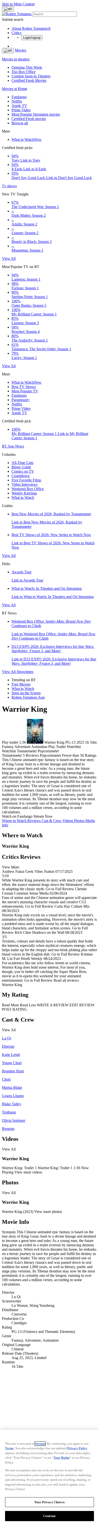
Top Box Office (24, 72)
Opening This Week (27, 67)
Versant (40, 1443)
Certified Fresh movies (29, 119)
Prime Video (21, 110)
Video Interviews (24, 484)
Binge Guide (21, 467)
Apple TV (19, 106)
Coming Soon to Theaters (31, 76)
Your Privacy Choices (49, 1502)
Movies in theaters (16, 59)
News (19, 446)
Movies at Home (14, 89)
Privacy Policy (77, 1448)
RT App (8, 446)
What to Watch (27, 139)
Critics (16, 33)
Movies (20, 50)
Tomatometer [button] (12, 755)
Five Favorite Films (26, 480)
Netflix (17, 101)
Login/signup (32, 37)
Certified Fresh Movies (29, 80)
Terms (9, 1448)
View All (9, 258)
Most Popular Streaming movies (36, 114)
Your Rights (62, 1457)
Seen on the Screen (26, 693)
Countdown (21, 476)
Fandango (19, 97)
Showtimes (25, 672)
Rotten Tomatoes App (28, 697)
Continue (49, 1516)
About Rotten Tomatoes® (31, 28)
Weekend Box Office (28, 489)
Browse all (20, 123)
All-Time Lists (22, 463)
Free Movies (21, 684)
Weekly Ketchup (24, 493)
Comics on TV (23, 471)
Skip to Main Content (18, 4)
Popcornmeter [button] (50, 755)
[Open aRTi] (8, 9)
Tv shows (9, 186)
